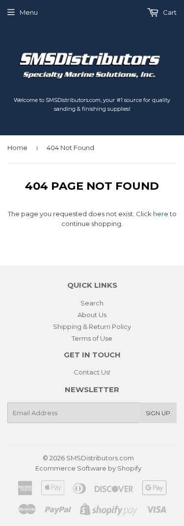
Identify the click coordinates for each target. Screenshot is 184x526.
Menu (29, 12)
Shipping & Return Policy (92, 326)
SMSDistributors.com (100, 458)
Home (17, 147)
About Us (92, 315)
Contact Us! (92, 372)
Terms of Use (92, 338)
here (160, 214)
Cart (169, 12)
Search (92, 303)
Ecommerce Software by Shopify (88, 468)
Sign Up (158, 413)
